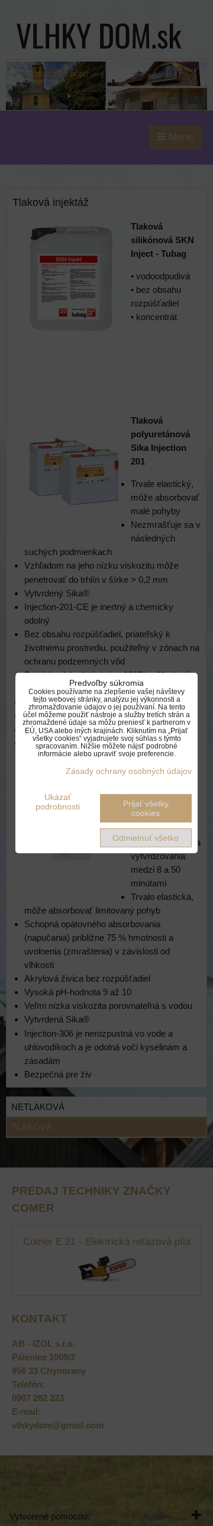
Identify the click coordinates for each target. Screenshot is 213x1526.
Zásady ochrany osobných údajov (129, 771)
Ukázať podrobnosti (58, 802)
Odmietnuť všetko (145, 838)
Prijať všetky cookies (146, 808)
